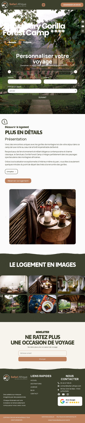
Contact (34, 394)
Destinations (36, 384)
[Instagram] (83, 31)
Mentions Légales (48, 417)
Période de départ (14, 87)
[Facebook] (83, 22)
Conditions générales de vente (59, 420)
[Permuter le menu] (43, 5)
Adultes (11, 77)
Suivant (42, 97)
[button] (5, 217)
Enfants (46, 77)
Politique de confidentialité (66, 417)
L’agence (34, 387)
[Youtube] (83, 26)
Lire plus (11, 171)
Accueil (34, 380)
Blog (32, 390)
